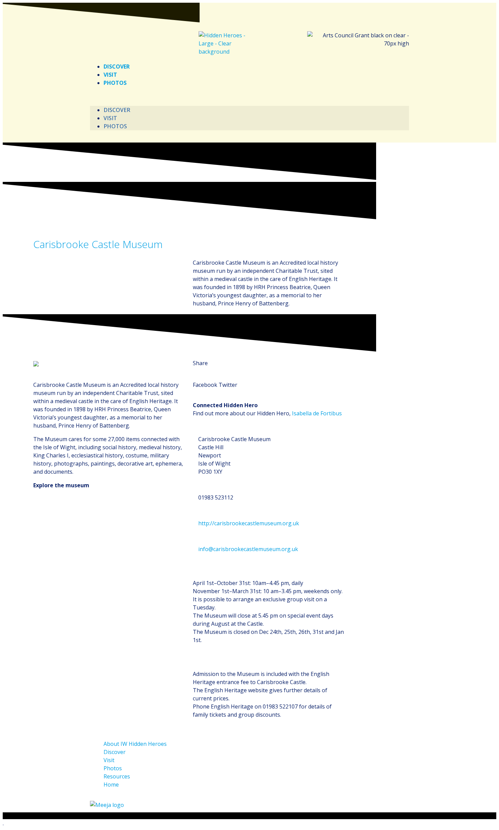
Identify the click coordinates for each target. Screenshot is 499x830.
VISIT (110, 74)
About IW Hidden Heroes (135, 744)
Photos (113, 768)
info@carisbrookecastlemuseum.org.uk (248, 549)
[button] (249, 96)
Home (111, 784)
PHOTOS (115, 83)
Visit (109, 760)
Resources (117, 776)
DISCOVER (117, 66)
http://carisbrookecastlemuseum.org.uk (248, 523)
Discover (115, 752)
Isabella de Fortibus (317, 413)
